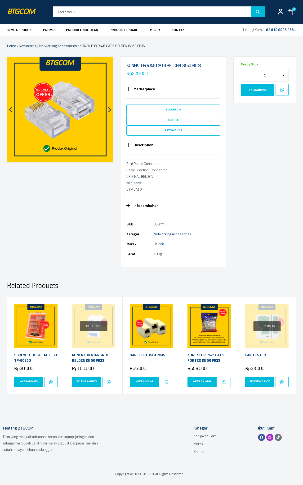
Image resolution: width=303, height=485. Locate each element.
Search (258, 11)
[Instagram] (269, 437)
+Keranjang (258, 90)
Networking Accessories (58, 46)
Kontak (199, 452)
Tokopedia (173, 109)
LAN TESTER (255, 355)
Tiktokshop (173, 130)
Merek (198, 444)
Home (11, 46)
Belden (159, 244)
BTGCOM (21, 12)
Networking (27, 46)
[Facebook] (261, 437)
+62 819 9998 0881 (280, 30)
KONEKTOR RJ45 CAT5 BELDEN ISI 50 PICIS (90, 358)
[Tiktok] (278, 437)
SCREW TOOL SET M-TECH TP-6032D (35, 358)
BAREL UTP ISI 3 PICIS (147, 355)
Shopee (173, 120)
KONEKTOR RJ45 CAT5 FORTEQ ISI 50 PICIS (205, 358)
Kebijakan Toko (205, 436)
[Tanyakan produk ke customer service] (282, 90)
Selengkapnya (86, 381)
